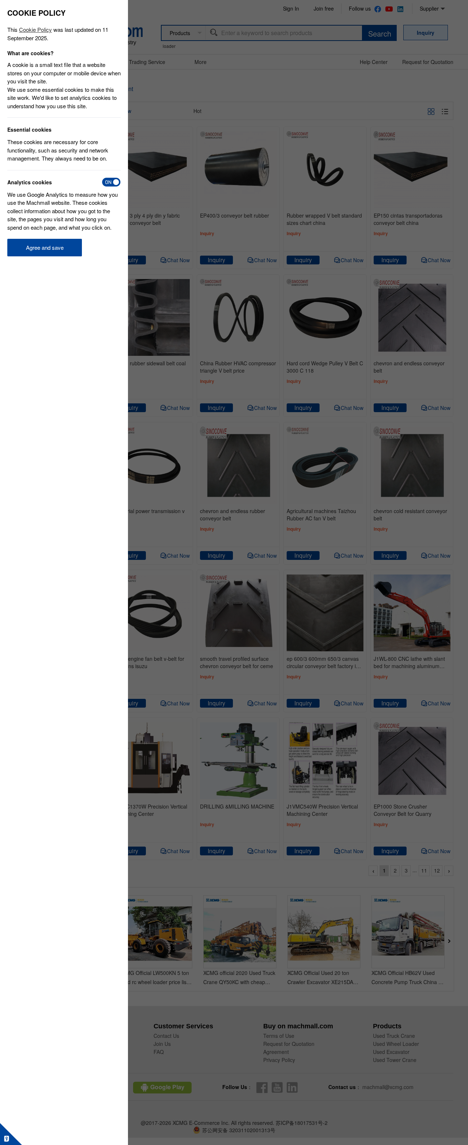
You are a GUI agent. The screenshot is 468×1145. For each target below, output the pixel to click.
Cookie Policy (35, 29)
